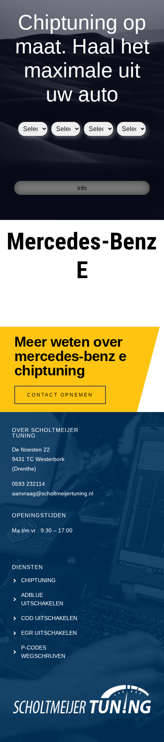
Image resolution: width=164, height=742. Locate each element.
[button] (82, 188)
